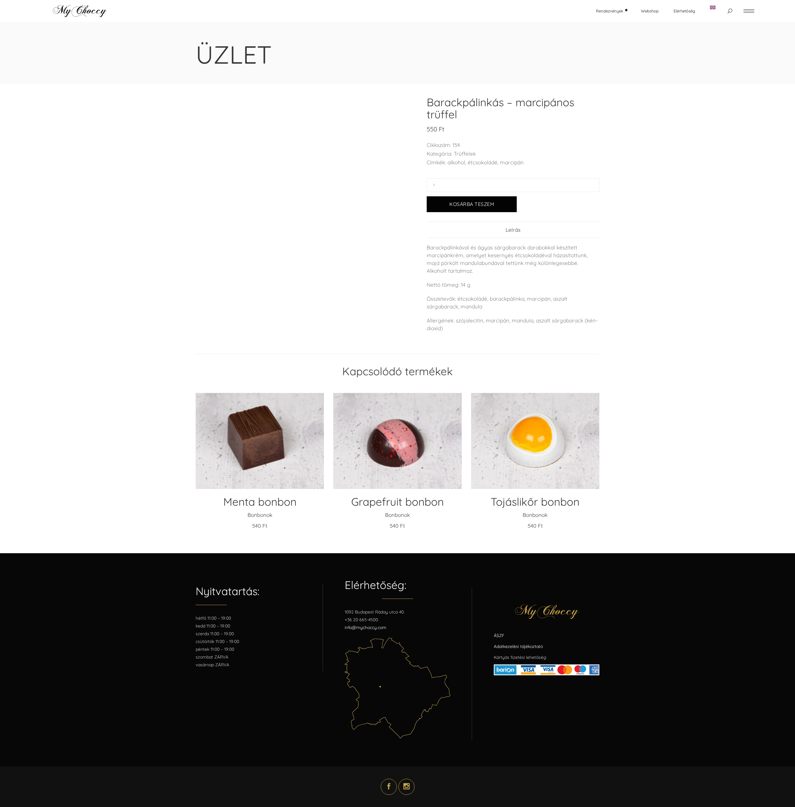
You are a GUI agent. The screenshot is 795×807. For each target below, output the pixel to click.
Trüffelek (465, 153)
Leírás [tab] (513, 229)
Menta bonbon (260, 501)
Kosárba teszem (471, 204)
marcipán (512, 162)
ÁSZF (499, 635)
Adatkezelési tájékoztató (518, 646)
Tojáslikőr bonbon (535, 501)
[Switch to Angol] (712, 11)
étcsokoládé (482, 162)
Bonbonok (260, 515)
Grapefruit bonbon (397, 501)
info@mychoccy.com (365, 627)
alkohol (456, 162)
